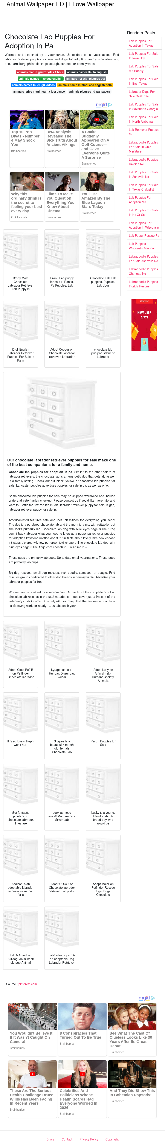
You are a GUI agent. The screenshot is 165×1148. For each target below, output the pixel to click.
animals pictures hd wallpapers (89, 91)
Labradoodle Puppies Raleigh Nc (143, 161)
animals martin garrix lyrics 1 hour (40, 72)
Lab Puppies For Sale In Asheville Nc (143, 174)
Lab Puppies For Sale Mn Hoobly (143, 68)
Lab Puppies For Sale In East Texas (143, 81)
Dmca (50, 1139)
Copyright (112, 1139)
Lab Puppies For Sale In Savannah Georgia (143, 106)
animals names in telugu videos (33, 85)
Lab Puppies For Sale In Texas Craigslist (143, 187)
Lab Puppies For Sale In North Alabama (143, 119)
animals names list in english (87, 72)
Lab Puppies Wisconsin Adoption (142, 245)
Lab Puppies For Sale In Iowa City (143, 55)
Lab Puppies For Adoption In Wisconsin (144, 225)
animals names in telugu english (40, 78)
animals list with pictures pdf (85, 78)
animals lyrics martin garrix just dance (39, 91)
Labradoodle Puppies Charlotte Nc (143, 271)
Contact (67, 1139)
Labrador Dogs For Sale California (142, 93)
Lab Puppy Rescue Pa (144, 235)
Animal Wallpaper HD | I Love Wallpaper (60, 3)
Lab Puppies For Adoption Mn (140, 199)
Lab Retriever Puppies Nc (144, 131)
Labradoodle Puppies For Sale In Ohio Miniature (143, 146)
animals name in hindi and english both (85, 85)
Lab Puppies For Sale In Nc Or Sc (143, 212)
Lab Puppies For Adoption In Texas (141, 43)
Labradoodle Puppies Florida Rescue (143, 283)
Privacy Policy (88, 1139)
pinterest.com (27, 984)
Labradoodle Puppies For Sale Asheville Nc (143, 258)
